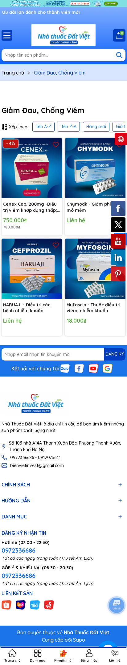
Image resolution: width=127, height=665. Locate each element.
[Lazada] (21, 604)
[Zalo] (65, 368)
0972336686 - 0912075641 (35, 457)
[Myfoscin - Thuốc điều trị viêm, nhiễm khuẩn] (95, 269)
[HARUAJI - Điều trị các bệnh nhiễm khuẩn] (32, 269)
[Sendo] (49, 604)
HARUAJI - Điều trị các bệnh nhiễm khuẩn (26, 308)
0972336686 (18, 550)
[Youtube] (93, 368)
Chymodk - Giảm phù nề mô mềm (93, 207)
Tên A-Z (43, 126)
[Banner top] (63, 3)
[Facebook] (79, 368)
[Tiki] (35, 604)
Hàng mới (96, 126)
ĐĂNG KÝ (114, 354)
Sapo (79, 640)
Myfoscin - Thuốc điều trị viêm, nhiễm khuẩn (93, 308)
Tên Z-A (68, 126)
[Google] (108, 368)
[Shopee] (6, 604)
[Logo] (63, 35)
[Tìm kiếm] (119, 55)
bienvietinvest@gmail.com (37, 465)
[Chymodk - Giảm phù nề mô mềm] (95, 168)
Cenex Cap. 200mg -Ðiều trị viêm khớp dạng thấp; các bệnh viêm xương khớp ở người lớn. (30, 207)
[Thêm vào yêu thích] (56, 144)
